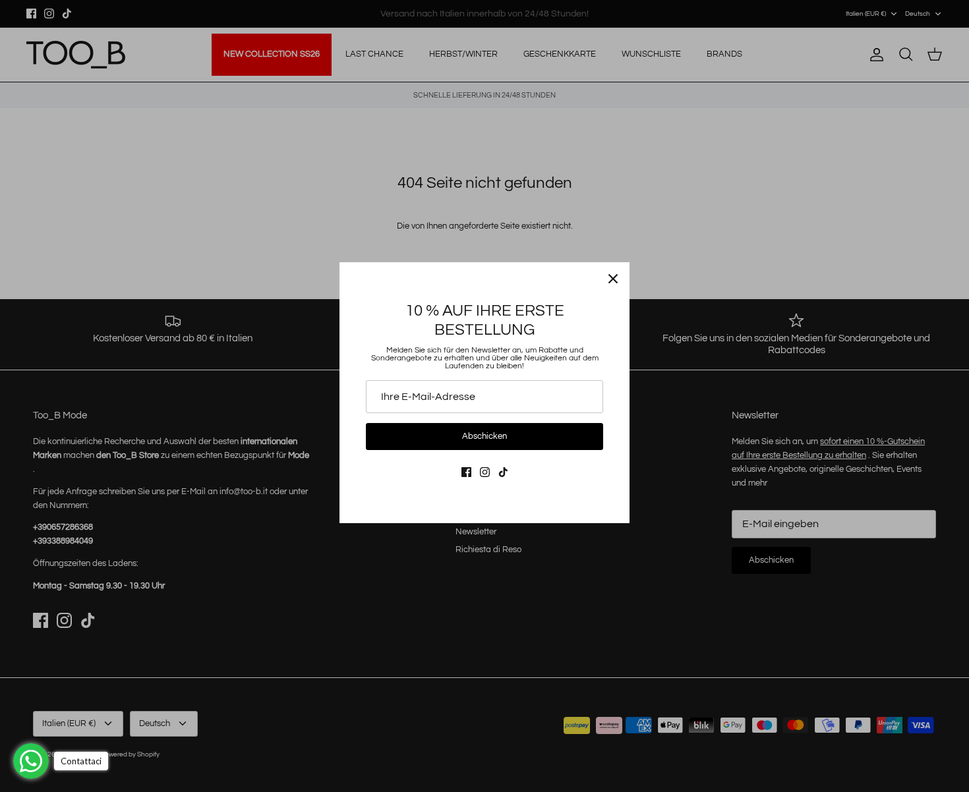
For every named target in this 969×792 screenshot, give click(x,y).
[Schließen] (613, 278)
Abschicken (484, 436)
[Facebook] (466, 472)
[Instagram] (485, 472)
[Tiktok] (503, 472)
